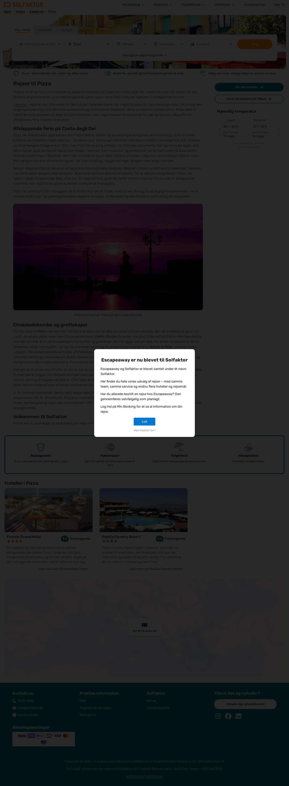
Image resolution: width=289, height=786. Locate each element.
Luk (144, 421)
